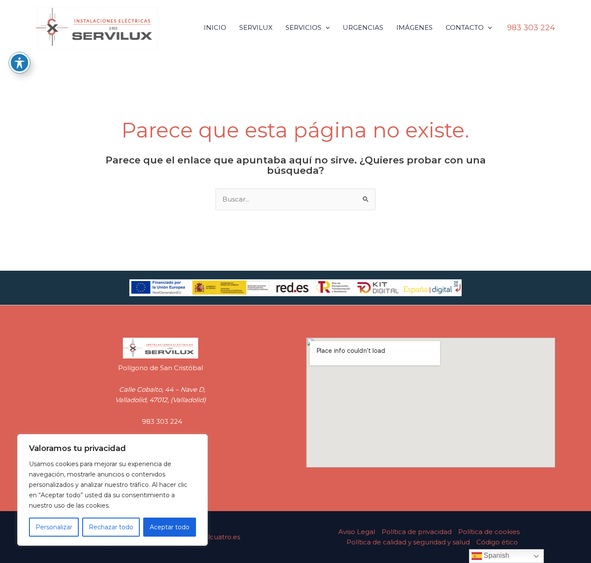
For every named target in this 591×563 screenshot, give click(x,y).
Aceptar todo (170, 527)
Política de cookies (489, 532)
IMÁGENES (414, 27)
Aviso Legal (356, 532)
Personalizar (53, 527)
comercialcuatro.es (208, 537)
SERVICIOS (303, 27)
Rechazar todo (111, 527)
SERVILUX (256, 27)
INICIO (215, 27)
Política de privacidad (417, 532)
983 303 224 (162, 421)
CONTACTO (465, 27)
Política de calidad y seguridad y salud (408, 542)
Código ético (497, 542)
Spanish (495, 555)
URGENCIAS (363, 27)
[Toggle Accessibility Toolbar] (19, 62)
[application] (325, 27)
